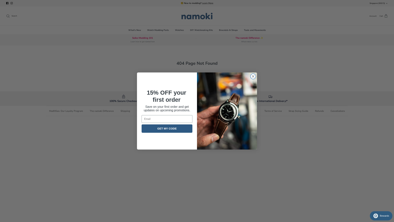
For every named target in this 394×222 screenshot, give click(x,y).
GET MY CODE (167, 128)
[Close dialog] (253, 76)
